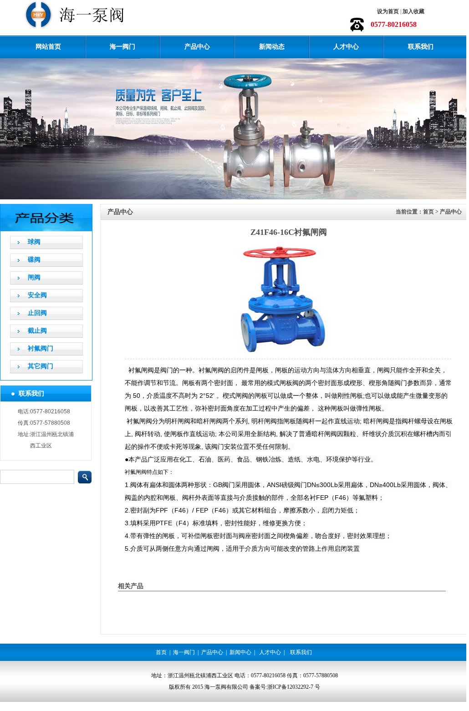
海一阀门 (122, 46)
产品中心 (197, 46)
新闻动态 (272, 46)
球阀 (34, 242)
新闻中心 (240, 652)
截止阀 (37, 330)
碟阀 (34, 259)
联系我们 (420, 46)
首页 (161, 652)
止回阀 (37, 313)
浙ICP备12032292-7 (290, 687)
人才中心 (346, 46)
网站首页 (48, 46)
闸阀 (34, 277)
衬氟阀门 (40, 348)
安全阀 (37, 295)
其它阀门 (40, 366)
